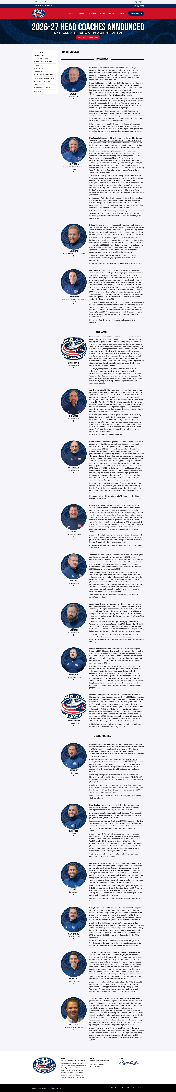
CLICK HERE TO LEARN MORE (88, 37)
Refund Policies (115, 1088)
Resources (112, 13)
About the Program (40, 52)
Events (122, 13)
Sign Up (44, 2)
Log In (35, 2)
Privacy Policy (126, 1088)
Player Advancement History (43, 75)
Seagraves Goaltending (130, 910)
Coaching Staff (39, 55)
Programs (81, 13)
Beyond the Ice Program (42, 81)
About (71, 13)
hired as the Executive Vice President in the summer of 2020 (119, 140)
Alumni (36, 65)
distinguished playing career (103, 775)
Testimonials (38, 71)
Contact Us (37, 91)
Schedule (92, 13)
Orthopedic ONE (39, 84)
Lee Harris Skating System (128, 877)
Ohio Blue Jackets (39, 6)
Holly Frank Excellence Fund (44, 78)
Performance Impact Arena (43, 62)
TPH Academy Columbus (42, 58)
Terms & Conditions (138, 1088)
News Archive (38, 68)
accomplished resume (123, 834)
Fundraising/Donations (42, 88)
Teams (102, 13)
